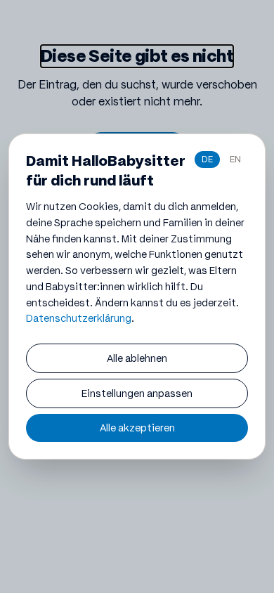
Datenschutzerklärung (78, 318)
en (235, 159)
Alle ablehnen (137, 358)
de (207, 159)
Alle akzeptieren (137, 428)
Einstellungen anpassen (137, 393)
